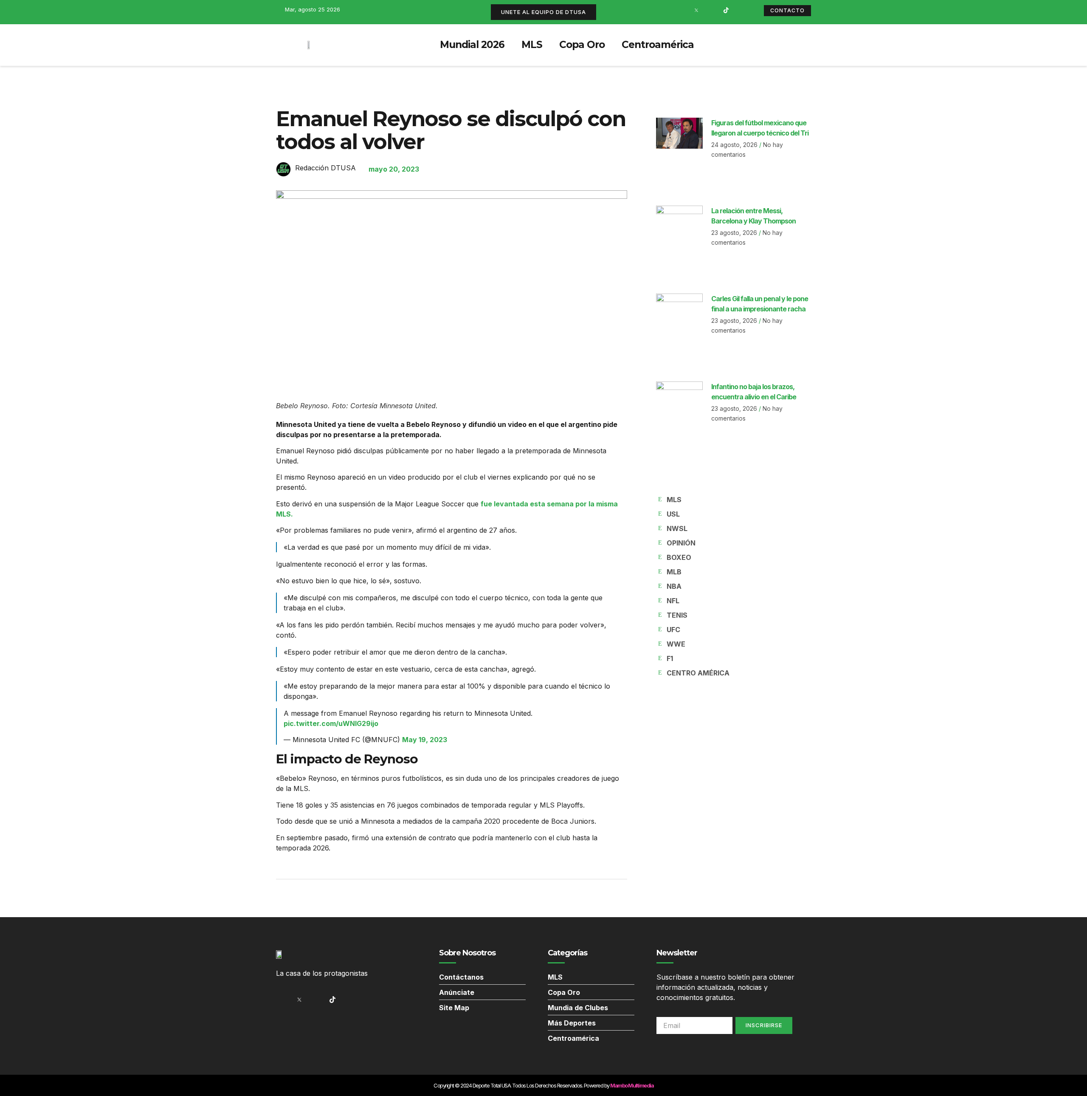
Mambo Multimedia (631, 1085)
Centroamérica (658, 45)
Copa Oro (582, 45)
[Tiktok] (726, 10)
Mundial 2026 (472, 45)
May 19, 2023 (424, 739)
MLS (531, 45)
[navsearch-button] (800, 45)
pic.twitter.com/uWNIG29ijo (331, 723)
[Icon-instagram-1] (711, 10)
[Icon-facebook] (681, 10)
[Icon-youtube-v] (741, 10)
